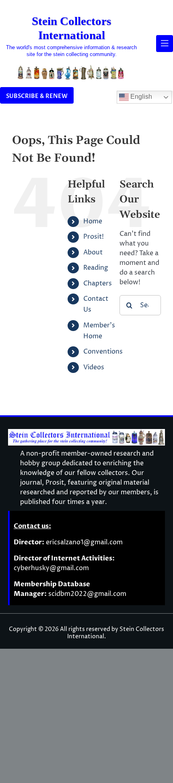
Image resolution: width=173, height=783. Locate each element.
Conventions (103, 351)
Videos (93, 367)
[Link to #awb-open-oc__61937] (164, 43)
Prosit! (93, 236)
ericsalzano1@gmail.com (84, 542)
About (93, 252)
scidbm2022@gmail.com (87, 593)
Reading (95, 267)
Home (92, 221)
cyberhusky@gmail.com (51, 568)
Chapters (97, 283)
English (140, 97)
